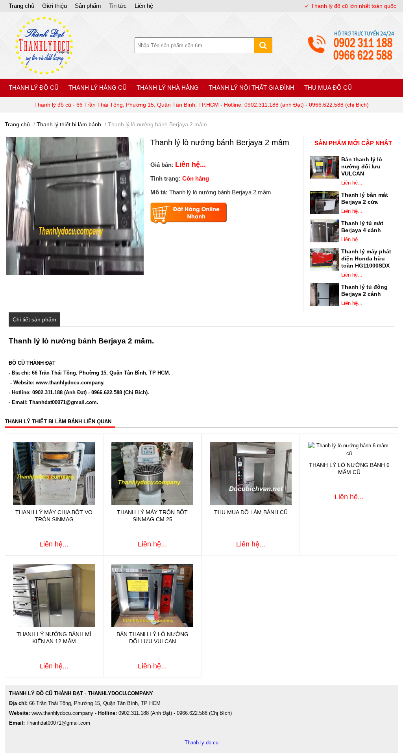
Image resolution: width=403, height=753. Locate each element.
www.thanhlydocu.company (69, 383)
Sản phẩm (88, 5)
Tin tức (118, 5)
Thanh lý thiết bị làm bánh (69, 124)
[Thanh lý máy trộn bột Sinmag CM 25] (152, 503)
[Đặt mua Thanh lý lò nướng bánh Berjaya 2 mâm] (188, 222)
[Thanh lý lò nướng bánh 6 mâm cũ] (349, 453)
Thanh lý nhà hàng (168, 87)
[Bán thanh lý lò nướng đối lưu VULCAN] (324, 177)
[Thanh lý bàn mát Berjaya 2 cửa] (324, 212)
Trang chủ (21, 5)
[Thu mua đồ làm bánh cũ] (251, 503)
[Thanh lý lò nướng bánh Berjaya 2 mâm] (44, 73)
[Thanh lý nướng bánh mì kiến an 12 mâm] (54, 625)
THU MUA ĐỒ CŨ (328, 87)
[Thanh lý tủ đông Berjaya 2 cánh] (324, 304)
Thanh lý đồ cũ (34, 87)
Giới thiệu (54, 5)
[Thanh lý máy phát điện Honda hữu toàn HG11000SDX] (324, 269)
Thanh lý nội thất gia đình (251, 87)
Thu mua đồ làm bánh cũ (251, 512)
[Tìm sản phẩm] (263, 45)
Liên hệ (144, 5)
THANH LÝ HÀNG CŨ (97, 87)
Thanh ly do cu (201, 743)
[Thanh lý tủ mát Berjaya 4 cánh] (324, 241)
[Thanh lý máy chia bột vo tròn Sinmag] (54, 503)
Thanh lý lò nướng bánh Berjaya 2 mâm (157, 124)
